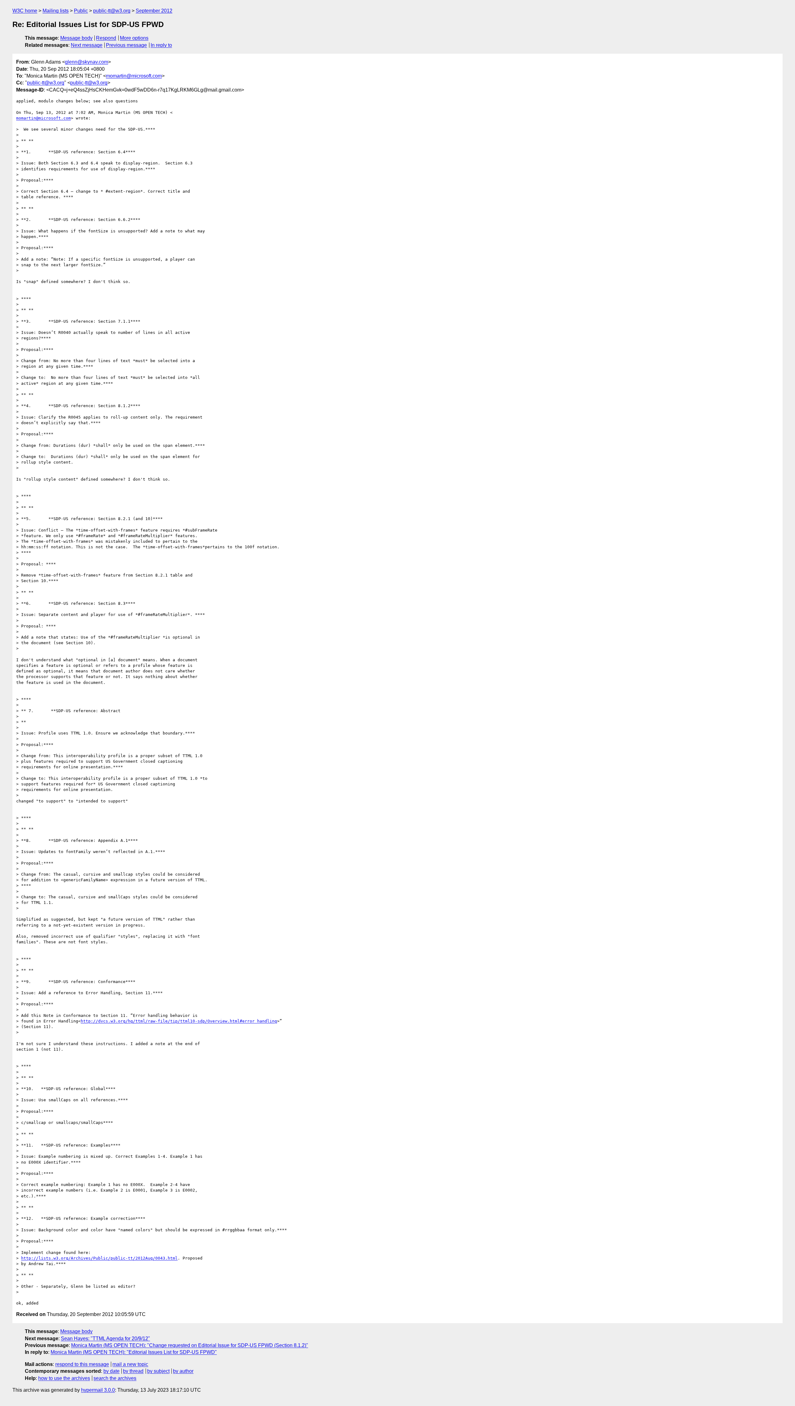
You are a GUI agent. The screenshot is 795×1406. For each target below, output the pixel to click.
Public (81, 10)
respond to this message (82, 1364)
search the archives (114, 1378)
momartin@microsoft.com (134, 76)
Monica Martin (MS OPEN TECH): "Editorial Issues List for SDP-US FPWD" (134, 1352)
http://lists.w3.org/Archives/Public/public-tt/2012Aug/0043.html (99, 1258)
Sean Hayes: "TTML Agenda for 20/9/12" (105, 1338)
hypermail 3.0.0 (98, 1390)
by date (111, 1371)
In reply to (161, 45)
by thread (133, 1371)
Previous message (126, 45)
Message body (76, 38)
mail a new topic (130, 1364)
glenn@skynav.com (86, 62)
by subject (158, 1371)
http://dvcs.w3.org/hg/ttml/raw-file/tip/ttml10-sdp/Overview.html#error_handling (179, 1021)
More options (134, 38)
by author (183, 1371)
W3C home (24, 10)
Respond (106, 38)
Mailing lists (56, 10)
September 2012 (154, 10)
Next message (86, 45)
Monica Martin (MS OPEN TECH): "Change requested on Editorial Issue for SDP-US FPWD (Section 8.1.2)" (189, 1345)
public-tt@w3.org (111, 10)
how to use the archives (64, 1378)
